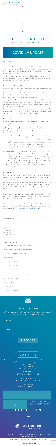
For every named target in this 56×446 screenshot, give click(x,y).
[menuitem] (25, 6)
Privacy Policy (42, 439)
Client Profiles (7, 223)
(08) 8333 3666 (28, 365)
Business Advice (7, 224)
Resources (26, 439)
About (11, 439)
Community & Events (8, 221)
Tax (4, 226)
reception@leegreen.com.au (12, 198)
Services (17, 439)
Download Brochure (27, 443)
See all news (28, 347)
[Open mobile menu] (19, 2)
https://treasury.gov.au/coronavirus (29, 208)
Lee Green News (7, 236)
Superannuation (7, 230)
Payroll (5, 228)
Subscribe (28, 340)
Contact (33, 439)
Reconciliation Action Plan (9, 234)
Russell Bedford (7, 232)
